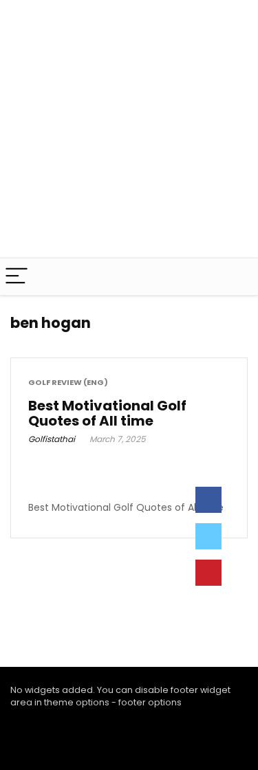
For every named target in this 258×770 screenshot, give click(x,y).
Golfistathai (51, 439)
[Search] (236, 276)
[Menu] (16, 276)
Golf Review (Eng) (68, 382)
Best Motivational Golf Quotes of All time (107, 413)
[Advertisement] (129, 129)
